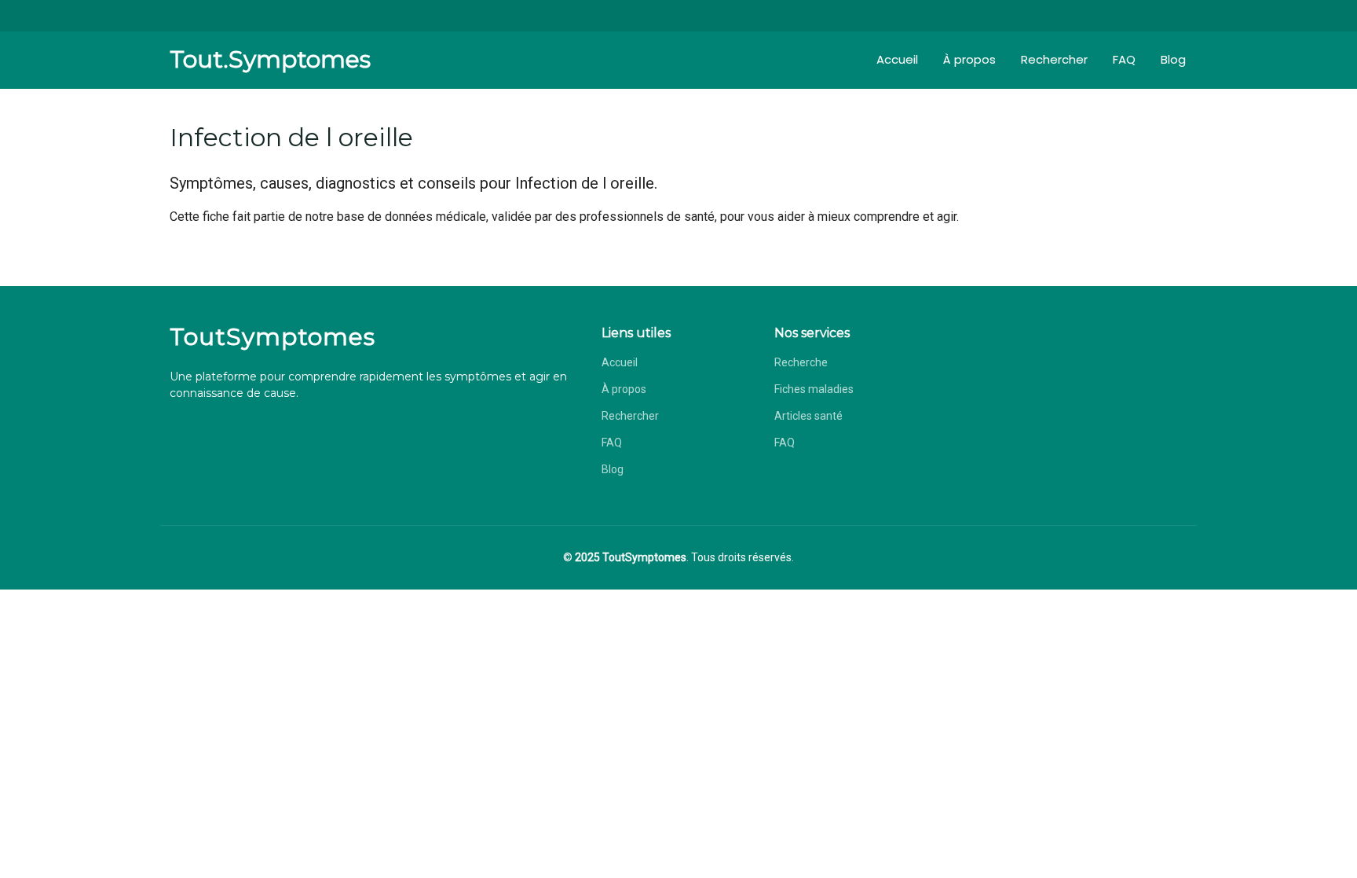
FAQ (1124, 59)
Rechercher (1054, 59)
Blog (1173, 59)
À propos (969, 59)
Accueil (897, 59)
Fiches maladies (814, 389)
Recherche (801, 362)
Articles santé (808, 415)
